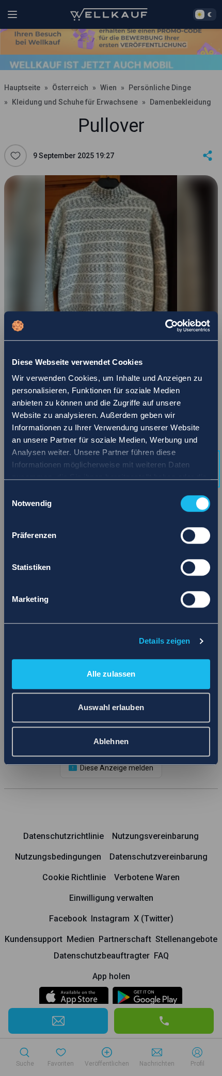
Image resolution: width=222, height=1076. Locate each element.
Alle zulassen (111, 673)
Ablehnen (111, 741)
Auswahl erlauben (111, 707)
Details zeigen (164, 640)
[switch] (195, 535)
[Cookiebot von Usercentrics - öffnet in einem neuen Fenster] (165, 325)
